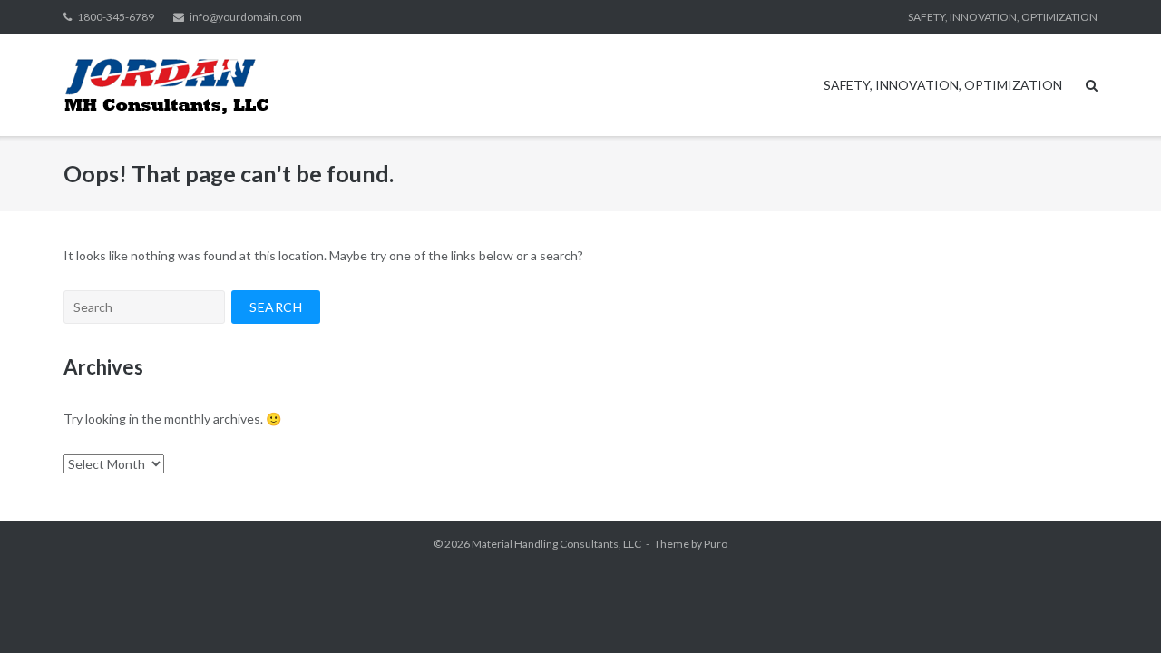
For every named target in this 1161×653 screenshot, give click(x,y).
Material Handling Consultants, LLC (556, 544)
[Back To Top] (1116, 609)
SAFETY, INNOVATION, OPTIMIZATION (1003, 17)
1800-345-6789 (115, 17)
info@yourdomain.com (246, 17)
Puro (715, 544)
